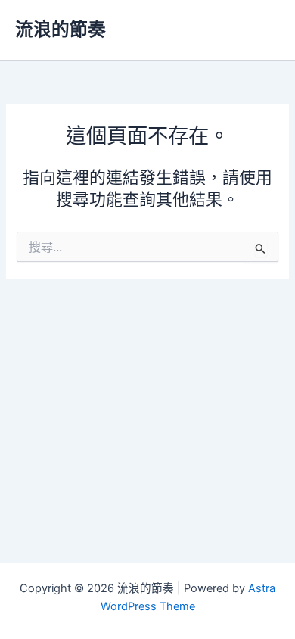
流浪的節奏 (60, 29)
